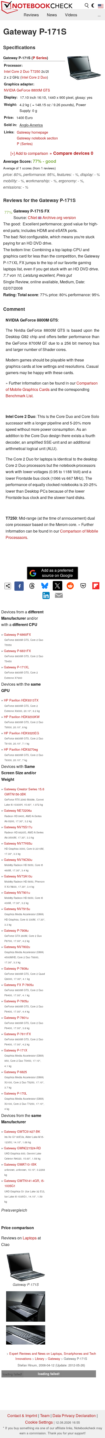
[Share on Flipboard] (95, 585)
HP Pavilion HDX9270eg (21, 749)
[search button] (87, 5)
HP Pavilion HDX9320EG (21, 733)
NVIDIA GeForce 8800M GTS (27, 89)
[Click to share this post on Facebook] (19, 586)
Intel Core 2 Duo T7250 (22, 71)
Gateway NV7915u (17, 908)
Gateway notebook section (37, 137)
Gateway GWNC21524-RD (22, 1148)
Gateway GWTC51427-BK (22, 1131)
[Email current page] (58, 595)
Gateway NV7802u (17, 946)
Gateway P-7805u (16, 1001)
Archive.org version (59, 217)
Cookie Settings (39, 1422)
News (52, 15)
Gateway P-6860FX (17, 634)
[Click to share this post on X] (57, 585)
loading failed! (12, 1374)
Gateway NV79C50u (18, 859)
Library (39, 1358)
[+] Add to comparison (29, 153)
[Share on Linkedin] (46, 595)
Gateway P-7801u (16, 1017)
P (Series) (25, 143)
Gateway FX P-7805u (19, 984)
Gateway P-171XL (16, 667)
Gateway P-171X (15, 1050)
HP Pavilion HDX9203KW (22, 716)
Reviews (31, 15)
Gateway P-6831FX (17, 650)
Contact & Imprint (22, 1415)
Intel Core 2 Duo (34, 77)
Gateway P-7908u (16, 930)
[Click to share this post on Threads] (31, 586)
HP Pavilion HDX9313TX (21, 700)
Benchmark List (19, 395)
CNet (32, 217)
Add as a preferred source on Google (57, 572)
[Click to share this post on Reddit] (70, 585)
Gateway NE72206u (18, 810)
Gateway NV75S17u (18, 827)
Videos (71, 15)
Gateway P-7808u (16, 968)
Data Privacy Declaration (74, 1415)
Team (45, 1415)
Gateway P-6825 (15, 1071)
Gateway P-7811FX (17, 1034)
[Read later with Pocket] (83, 585)
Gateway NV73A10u (18, 876)
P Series (40, 57)
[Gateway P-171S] (25, 1267)
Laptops (30, 1238)
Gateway (54, 1358)
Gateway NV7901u (17, 892)
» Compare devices (71, 153)
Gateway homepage (32, 132)
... (99, 15)
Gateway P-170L (15, 1093)
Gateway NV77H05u (18, 843)
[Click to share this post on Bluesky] (44, 586)
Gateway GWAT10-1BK (20, 1164)
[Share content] (7, 586)
